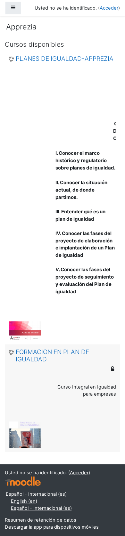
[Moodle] (23, 481)
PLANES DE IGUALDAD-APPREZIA (64, 58)
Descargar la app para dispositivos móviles (52, 527)
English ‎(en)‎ (24, 501)
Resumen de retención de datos (40, 520)
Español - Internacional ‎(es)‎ (36, 494)
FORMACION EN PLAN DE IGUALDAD (52, 356)
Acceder (109, 8)
